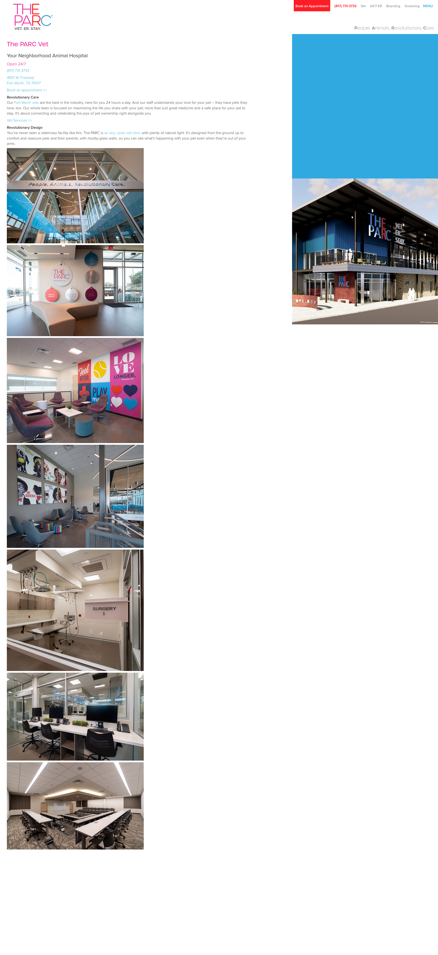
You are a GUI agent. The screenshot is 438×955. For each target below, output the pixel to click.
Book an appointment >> (27, 90)
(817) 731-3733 (345, 6)
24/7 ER (376, 6)
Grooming (412, 6)
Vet (363, 6)
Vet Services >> (19, 120)
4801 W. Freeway (21, 77)
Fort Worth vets (26, 102)
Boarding (393, 6)
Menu (428, 6)
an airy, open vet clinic (122, 133)
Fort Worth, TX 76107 (24, 83)
